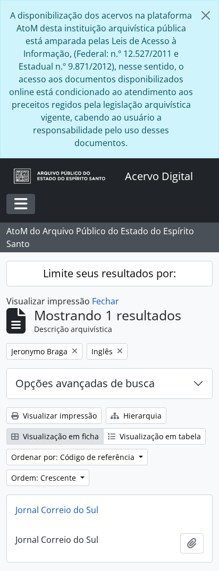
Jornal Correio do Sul (56, 510)
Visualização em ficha (60, 436)
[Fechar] (205, 15)
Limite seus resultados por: (109, 273)
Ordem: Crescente (44, 478)
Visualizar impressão (59, 416)
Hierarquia (141, 416)
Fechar (105, 301)
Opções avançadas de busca (85, 383)
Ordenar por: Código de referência (74, 457)
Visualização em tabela (159, 436)
